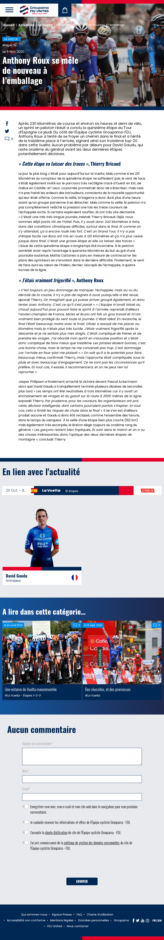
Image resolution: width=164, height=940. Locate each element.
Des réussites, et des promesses (108, 689)
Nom (25, 771)
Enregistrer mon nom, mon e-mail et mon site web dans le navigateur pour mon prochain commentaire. (83, 809)
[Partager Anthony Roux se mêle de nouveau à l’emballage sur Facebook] (11, 123)
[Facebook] (133, 920)
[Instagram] (147, 920)
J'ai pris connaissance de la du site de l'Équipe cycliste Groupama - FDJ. (81, 845)
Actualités (26, 25)
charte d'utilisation (56, 832)
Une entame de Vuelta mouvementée (31, 689)
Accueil (8, 25)
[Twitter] (137, 920)
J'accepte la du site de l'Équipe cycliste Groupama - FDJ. (75, 832)
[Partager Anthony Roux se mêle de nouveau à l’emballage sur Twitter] (11, 131)
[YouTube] (142, 920)
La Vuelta (45, 25)
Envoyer (82, 881)
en (160, 921)
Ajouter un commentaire (37, 743)
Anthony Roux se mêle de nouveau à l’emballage (40, 70)
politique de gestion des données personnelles (92, 842)
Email (26, 788)
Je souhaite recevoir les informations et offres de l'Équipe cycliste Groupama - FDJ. (80, 822)
